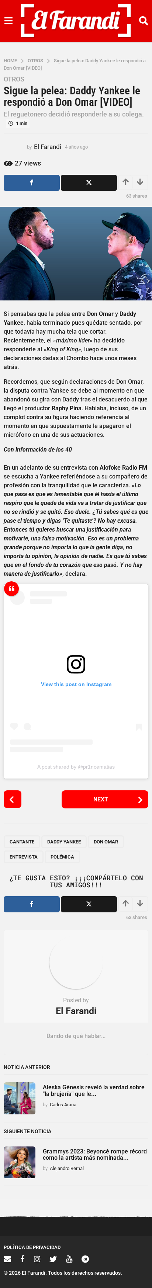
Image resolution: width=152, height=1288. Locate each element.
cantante (22, 842)
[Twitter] (53, 1259)
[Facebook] (22, 1259)
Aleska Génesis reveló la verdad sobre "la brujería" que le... (94, 1090)
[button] (8, 21)
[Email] (7, 1259)
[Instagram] (37, 1259)
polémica (62, 857)
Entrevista (24, 857)
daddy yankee (64, 842)
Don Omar (106, 842)
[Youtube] (69, 1259)
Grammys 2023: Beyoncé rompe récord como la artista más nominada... (95, 1154)
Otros (14, 79)
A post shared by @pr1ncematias (76, 767)
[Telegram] (85, 1259)
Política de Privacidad (32, 1247)
